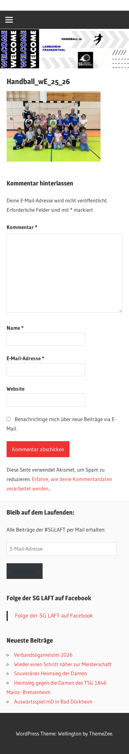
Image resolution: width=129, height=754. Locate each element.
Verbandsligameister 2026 (43, 654)
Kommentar (22, 227)
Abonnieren (24, 571)
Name (15, 327)
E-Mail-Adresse (25, 358)
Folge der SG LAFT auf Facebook (49, 598)
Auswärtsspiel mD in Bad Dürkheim (53, 701)
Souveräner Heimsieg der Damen (50, 673)
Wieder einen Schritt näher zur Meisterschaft (62, 664)
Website (15, 388)
